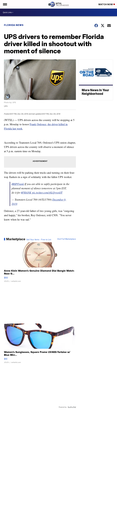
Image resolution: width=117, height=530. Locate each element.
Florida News (14, 25)
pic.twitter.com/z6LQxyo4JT (47, 192)
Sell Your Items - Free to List (38, 240)
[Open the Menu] (4, 4)
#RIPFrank (18, 184)
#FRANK (26, 192)
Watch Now (105, 4)
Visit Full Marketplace (66, 239)
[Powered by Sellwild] (72, 407)
